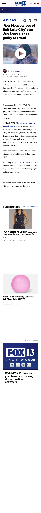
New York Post (23, 162)
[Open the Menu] (4, 3)
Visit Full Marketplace (30, 207)
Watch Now (34, 3)
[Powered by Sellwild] (35, 341)
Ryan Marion (15, 71)
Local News (9, 20)
